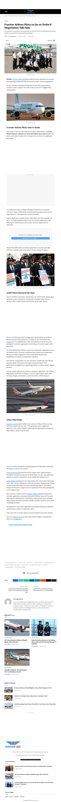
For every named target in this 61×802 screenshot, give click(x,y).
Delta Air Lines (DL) (12, 424)
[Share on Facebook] (10, 40)
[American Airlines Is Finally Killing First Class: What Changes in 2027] (8, 690)
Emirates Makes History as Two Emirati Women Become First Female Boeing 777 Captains (44, 642)
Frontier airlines (38, 562)
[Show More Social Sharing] (20, 40)
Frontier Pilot (25, 565)
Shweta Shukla (34, 646)
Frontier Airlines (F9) (19, 79)
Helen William (7, 644)
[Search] (55, 11)
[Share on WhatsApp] (15, 40)
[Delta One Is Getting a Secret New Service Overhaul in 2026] (8, 698)
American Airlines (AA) (13, 472)
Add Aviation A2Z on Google (30, 238)
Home (5, 15)
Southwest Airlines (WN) (33, 494)
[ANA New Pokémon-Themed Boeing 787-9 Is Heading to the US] (17, 657)
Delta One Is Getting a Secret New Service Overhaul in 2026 (30, 696)
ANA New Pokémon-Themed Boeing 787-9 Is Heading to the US (15, 671)
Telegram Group (18, 517)
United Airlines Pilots (20, 567)
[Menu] (6, 11)
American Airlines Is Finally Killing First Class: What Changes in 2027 (32, 688)
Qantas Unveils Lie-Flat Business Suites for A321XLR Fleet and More (33, 766)
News (6, 21)
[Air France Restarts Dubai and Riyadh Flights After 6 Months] (17, 627)
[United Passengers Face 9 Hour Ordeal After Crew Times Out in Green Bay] (8, 706)
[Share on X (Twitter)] (13, 40)
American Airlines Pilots (11, 562)
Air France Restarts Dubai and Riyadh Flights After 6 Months (15, 641)
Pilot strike (45, 565)
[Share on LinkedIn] (18, 40)
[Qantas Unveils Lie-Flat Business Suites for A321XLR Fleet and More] (9, 768)
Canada (9, 342)
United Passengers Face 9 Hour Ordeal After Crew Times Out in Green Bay (34, 704)
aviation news (22, 562)
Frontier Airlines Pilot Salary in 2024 (20, 525)
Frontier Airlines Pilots (49, 562)
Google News (18, 519)
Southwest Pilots (9, 567)
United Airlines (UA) (12, 481)
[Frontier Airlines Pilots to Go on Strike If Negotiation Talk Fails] (30, 58)
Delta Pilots (30, 562)
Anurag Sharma (12, 36)
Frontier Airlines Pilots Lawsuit (12, 565)
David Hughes (7, 674)
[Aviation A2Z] (30, 11)
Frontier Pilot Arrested (35, 565)
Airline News (8, 637)
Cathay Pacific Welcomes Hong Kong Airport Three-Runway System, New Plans (18, 590)
